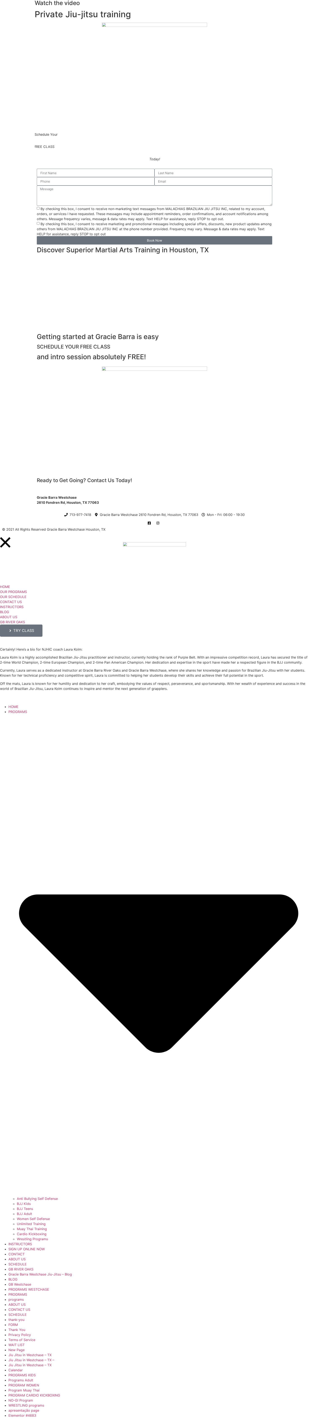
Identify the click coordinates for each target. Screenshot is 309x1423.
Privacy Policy (19, 1335)
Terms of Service (21, 1340)
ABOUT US (17, 1259)
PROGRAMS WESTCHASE (28, 1289)
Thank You (16, 1330)
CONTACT (16, 1254)
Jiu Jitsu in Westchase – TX (30, 1355)
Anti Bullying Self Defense (37, 1199)
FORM (13, 1325)
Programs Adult (20, 1380)
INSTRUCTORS (20, 1244)
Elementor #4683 (22, 1415)
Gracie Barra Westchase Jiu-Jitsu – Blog (40, 1274)
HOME (13, 707)
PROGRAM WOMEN (23, 1385)
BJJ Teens (25, 1209)
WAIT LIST (16, 1345)
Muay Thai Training (32, 1229)
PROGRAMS (17, 1294)
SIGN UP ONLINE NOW (26, 1249)
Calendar (15, 1370)
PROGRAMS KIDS (22, 1375)
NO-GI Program (20, 1400)
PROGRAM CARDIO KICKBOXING (34, 1395)
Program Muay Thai (24, 1390)
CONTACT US (19, 1309)
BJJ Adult (24, 1214)
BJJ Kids (24, 1204)
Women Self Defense (33, 1219)
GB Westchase (19, 1284)
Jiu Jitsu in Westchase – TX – (31, 1360)
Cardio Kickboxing (31, 1234)
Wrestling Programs (32, 1239)
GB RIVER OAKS (20, 1269)
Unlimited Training (31, 1224)
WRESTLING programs (26, 1405)
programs (16, 1299)
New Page (16, 1350)
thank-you (16, 1320)
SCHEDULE (17, 1264)
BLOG (12, 1279)
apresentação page (23, 1410)
